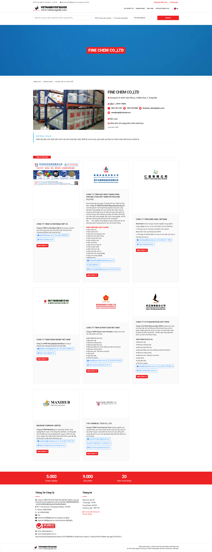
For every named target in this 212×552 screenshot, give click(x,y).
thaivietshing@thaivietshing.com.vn (101, 260)
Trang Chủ (37, 81)
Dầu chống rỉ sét (93, 240)
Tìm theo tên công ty (104, 18)
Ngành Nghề (140, 8)
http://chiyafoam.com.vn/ (147, 370)
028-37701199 (68, 441)
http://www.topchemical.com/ (99, 447)
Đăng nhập (174, 2)
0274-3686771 (68, 349)
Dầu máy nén (92, 242)
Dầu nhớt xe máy (93, 249)
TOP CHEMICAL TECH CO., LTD (99, 423)
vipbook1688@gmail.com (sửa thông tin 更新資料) (55, 520)
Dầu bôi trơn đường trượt (96, 234)
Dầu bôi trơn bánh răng (96, 236)
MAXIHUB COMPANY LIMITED (49, 426)
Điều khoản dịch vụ (145, 546)
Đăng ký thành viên (161, 2)
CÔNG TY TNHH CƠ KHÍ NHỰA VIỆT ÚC (52, 224)
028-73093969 (63, 235)
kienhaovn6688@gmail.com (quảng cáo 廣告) (75, 2)
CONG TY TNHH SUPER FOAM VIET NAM (102, 328)
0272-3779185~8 (166, 366)
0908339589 (47, 509)
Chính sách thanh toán (172, 546)
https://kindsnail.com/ (146, 244)
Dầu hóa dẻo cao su (94, 251)
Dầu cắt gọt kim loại (94, 238)
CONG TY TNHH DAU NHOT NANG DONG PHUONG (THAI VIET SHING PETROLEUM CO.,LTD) (103, 196)
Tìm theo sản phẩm (121, 18)
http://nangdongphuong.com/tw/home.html (104, 269)
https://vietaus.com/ (46, 239)
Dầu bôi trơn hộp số (94, 245)
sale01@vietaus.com (46, 235)
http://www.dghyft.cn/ (47, 353)
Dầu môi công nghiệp (95, 255)
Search (168, 18)
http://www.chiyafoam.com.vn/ (100, 365)
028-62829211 (93, 265)
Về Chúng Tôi (129, 8)
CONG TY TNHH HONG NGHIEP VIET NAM (53, 340)
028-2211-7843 (165, 240)
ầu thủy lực (92, 229)
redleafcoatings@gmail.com (49, 349)
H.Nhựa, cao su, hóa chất (64, 81)
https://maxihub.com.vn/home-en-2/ (52, 445)
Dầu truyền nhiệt (93, 247)
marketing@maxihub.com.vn (49, 441)
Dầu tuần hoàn (93, 232)
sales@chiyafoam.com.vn (147, 366)
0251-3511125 (116, 108)
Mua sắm (150, 8)
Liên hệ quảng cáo (162, 8)
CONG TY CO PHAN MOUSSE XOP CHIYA (152, 322)
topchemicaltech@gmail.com (99, 439)
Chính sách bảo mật (158, 546)
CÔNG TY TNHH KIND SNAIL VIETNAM (151, 219)
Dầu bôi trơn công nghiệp (96, 253)
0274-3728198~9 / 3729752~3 (99, 443)
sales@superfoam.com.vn (98, 360)
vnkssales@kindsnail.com (147, 240)
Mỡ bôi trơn (92, 258)
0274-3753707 (116, 360)
